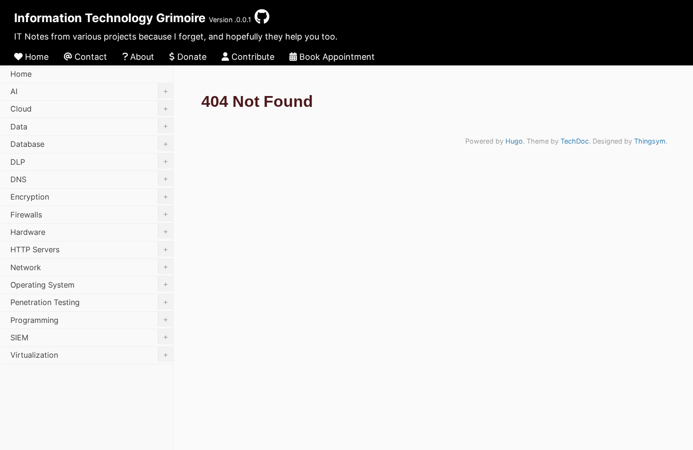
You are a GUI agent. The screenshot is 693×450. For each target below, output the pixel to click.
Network (89, 267)
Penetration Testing (89, 302)
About (141, 57)
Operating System (89, 284)
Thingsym (650, 141)
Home (36, 57)
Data (89, 126)
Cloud (89, 109)
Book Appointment (336, 57)
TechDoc (575, 141)
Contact (89, 57)
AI (89, 91)
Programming (89, 319)
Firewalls (89, 214)
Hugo (514, 141)
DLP (89, 161)
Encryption (89, 197)
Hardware (89, 231)
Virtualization (89, 355)
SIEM (89, 337)
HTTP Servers (89, 249)
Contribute (251, 57)
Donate (190, 57)
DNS (89, 179)
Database (89, 144)
